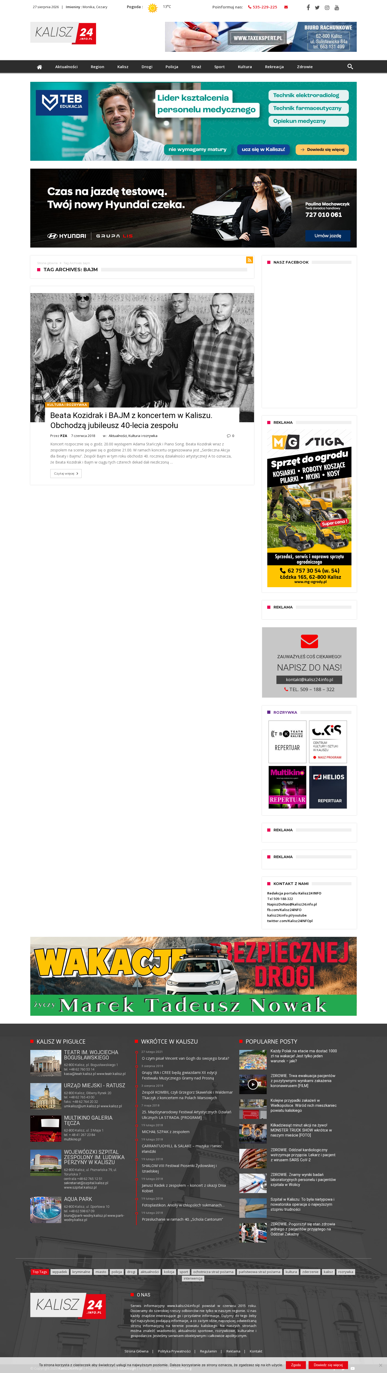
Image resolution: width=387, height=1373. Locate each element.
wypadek (59, 1271)
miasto (101, 1271)
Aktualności (118, 435)
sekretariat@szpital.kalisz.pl (86, 1183)
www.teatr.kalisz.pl (111, 1074)
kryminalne (81, 1271)
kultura (291, 1271)
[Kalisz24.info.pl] (63, 21)
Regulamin (208, 1351)
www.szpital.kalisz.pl (80, 1187)
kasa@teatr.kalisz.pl (80, 1074)
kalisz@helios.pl (76, 1139)
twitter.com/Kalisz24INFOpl (290, 920)
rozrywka (345, 1271)
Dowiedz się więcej (328, 1365)
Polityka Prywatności (174, 1351)
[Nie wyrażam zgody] (380, 1365)
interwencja (193, 1278)
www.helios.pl (100, 1139)
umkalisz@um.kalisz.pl (82, 1106)
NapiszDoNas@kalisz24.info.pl (292, 904)
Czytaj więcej (64, 473)
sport (184, 1271)
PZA (63, 435)
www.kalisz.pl (111, 1106)
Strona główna (47, 263)
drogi (131, 1271)
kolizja (169, 1271)
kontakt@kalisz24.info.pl (309, 679)
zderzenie (310, 1271)
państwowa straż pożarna (259, 1271)
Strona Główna (136, 1351)
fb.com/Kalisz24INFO (284, 909)
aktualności (150, 1271)
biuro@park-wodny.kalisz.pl (85, 1216)
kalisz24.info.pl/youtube (287, 915)
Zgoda (296, 1365)
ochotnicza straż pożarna (213, 1271)
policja (117, 1271)
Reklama (233, 1351)
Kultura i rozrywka (67, 405)
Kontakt (256, 1351)
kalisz (328, 1271)
